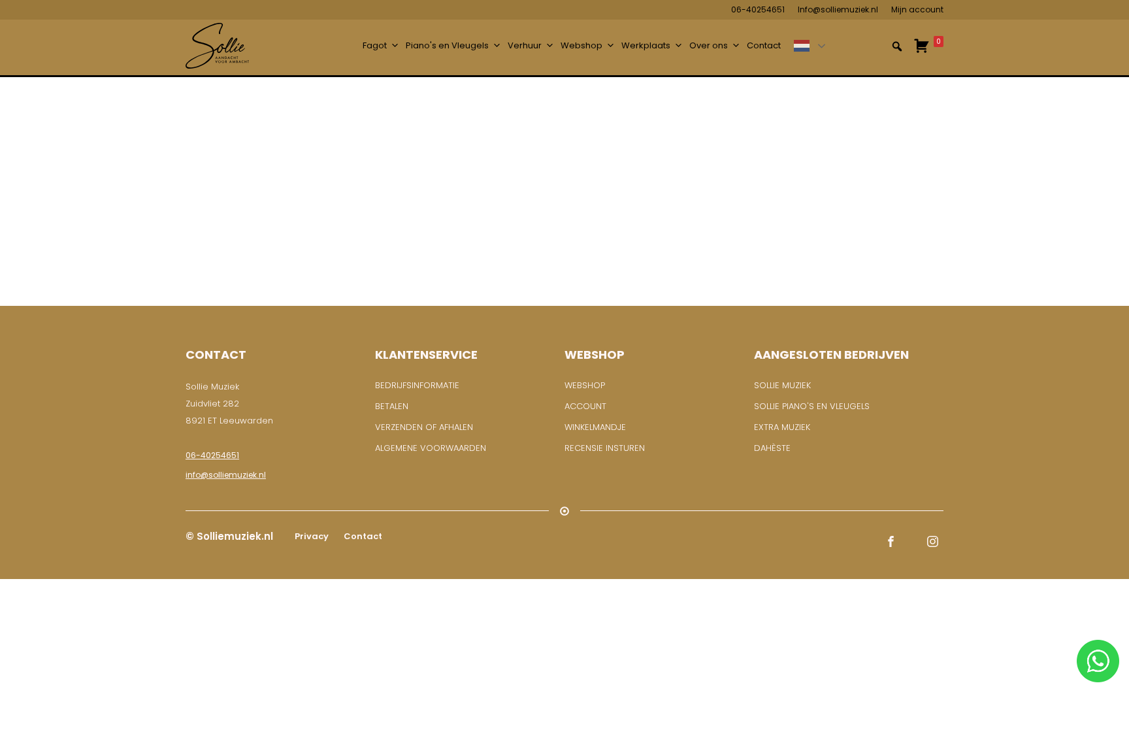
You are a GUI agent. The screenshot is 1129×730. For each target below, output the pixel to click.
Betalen (391, 406)
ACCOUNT (585, 406)
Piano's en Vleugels (447, 45)
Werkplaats (645, 45)
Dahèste (772, 448)
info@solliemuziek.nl (226, 474)
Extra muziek (782, 427)
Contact (764, 45)
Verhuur (525, 45)
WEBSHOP (584, 385)
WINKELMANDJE (595, 427)
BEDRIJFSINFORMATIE (417, 385)
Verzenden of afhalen (424, 427)
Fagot (375, 45)
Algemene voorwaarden (430, 448)
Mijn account (917, 9)
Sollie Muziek (782, 385)
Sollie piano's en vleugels (812, 406)
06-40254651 (758, 9)
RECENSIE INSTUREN (604, 448)
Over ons (708, 45)
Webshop (581, 45)
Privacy (311, 536)
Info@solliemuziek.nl (838, 9)
